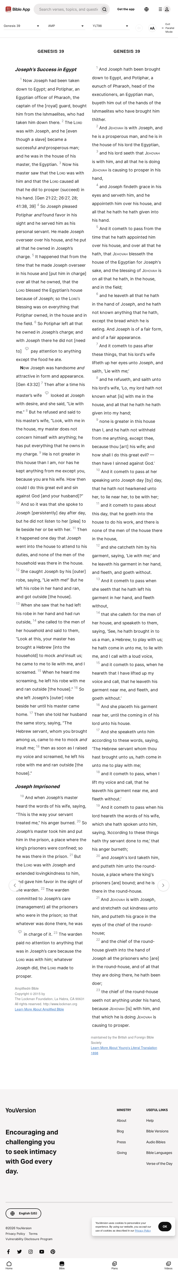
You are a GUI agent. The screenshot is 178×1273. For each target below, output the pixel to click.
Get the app (125, 9)
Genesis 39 (12, 26)
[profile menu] (163, 9)
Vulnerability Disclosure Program (29, 1239)
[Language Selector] (146, 9)
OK (165, 1226)
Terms (33, 1233)
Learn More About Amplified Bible (39, 1009)
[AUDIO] (139, 28)
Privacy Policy (15, 1233)
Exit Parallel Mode (169, 27)
